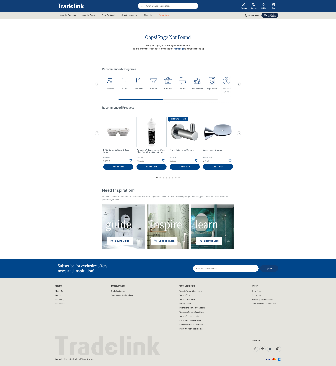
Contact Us (256, 295)
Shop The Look (166, 240)
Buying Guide (122, 240)
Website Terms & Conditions (190, 291)
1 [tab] (157, 177)
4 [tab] (166, 177)
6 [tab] (172, 177)
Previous (97, 133)
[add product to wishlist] (128, 160)
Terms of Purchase (187, 299)
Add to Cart (118, 167)
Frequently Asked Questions (263, 299)
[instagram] (278, 349)
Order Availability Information (264, 304)
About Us (59, 291)
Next (239, 133)
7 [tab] (176, 177)
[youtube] (270, 349)
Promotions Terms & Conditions (192, 308)
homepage (179, 49)
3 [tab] (163, 177)
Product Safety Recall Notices (191, 329)
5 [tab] (169, 177)
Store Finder (257, 291)
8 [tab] (179, 177)
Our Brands (59, 304)
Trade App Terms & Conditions (191, 312)
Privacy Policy (185, 304)
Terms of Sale (184, 295)
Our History (59, 299)
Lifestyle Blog (211, 240)
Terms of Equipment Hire (189, 316)
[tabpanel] (118, 144)
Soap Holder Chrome (212, 150)
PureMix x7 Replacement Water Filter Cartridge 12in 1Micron (150, 151)
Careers (58, 295)
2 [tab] (160, 177)
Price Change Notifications (122, 295)
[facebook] (255, 349)
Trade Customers (118, 291)
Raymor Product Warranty (190, 320)
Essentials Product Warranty (191, 325)
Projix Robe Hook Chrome (182, 150)
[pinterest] (262, 349)
